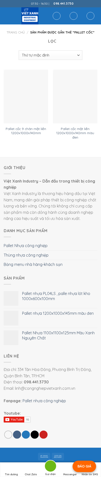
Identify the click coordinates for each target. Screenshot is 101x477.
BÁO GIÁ (84, 466)
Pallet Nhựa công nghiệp (26, 245)
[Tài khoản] (73, 16)
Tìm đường (11, 474)
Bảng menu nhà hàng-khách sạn (33, 264)
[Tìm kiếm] (57, 16)
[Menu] (7, 16)
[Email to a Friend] (35, 435)
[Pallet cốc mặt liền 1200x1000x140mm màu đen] (75, 96)
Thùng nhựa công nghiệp (26, 255)
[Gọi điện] (50, 467)
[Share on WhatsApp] (8, 435)
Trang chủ (16, 32)
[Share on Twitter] (26, 435)
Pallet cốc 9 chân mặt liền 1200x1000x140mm (26, 131)
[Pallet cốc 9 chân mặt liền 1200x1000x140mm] (26, 96)
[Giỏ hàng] (90, 16)
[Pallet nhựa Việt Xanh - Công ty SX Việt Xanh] (29, 15)
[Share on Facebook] (17, 435)
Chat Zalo (31, 474)
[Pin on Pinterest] (43, 435)
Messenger (70, 474)
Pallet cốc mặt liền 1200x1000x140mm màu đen (75, 133)
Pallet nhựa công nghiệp (44, 400)
